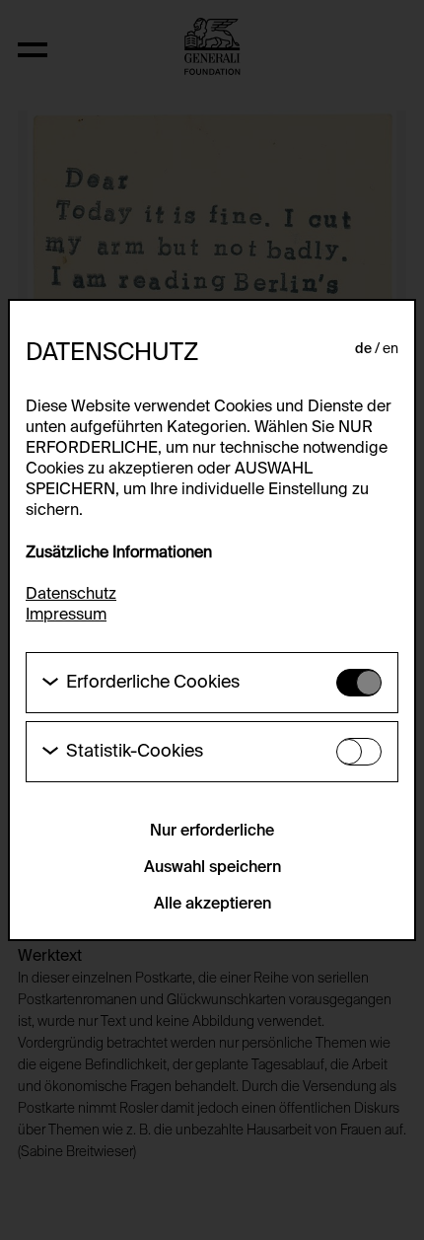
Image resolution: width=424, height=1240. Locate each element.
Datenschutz (71, 595)
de (363, 349)
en (390, 349)
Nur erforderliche (212, 831)
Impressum (66, 615)
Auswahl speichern (212, 868)
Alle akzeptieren (212, 904)
